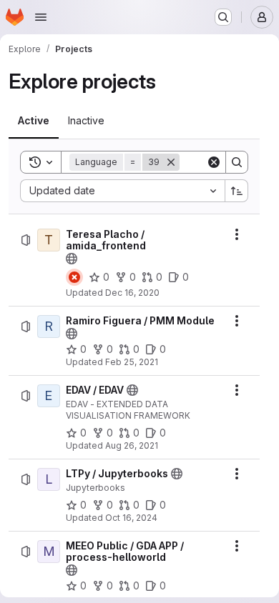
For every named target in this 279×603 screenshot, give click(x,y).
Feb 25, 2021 (131, 362)
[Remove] (171, 162)
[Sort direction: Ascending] (236, 190)
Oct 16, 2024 (131, 517)
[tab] (34, 121)
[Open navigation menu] (40, 17)
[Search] (236, 162)
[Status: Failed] (74, 277)
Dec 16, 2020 (132, 292)
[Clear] (213, 162)
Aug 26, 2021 (131, 445)
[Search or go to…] (223, 17)
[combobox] (122, 190)
